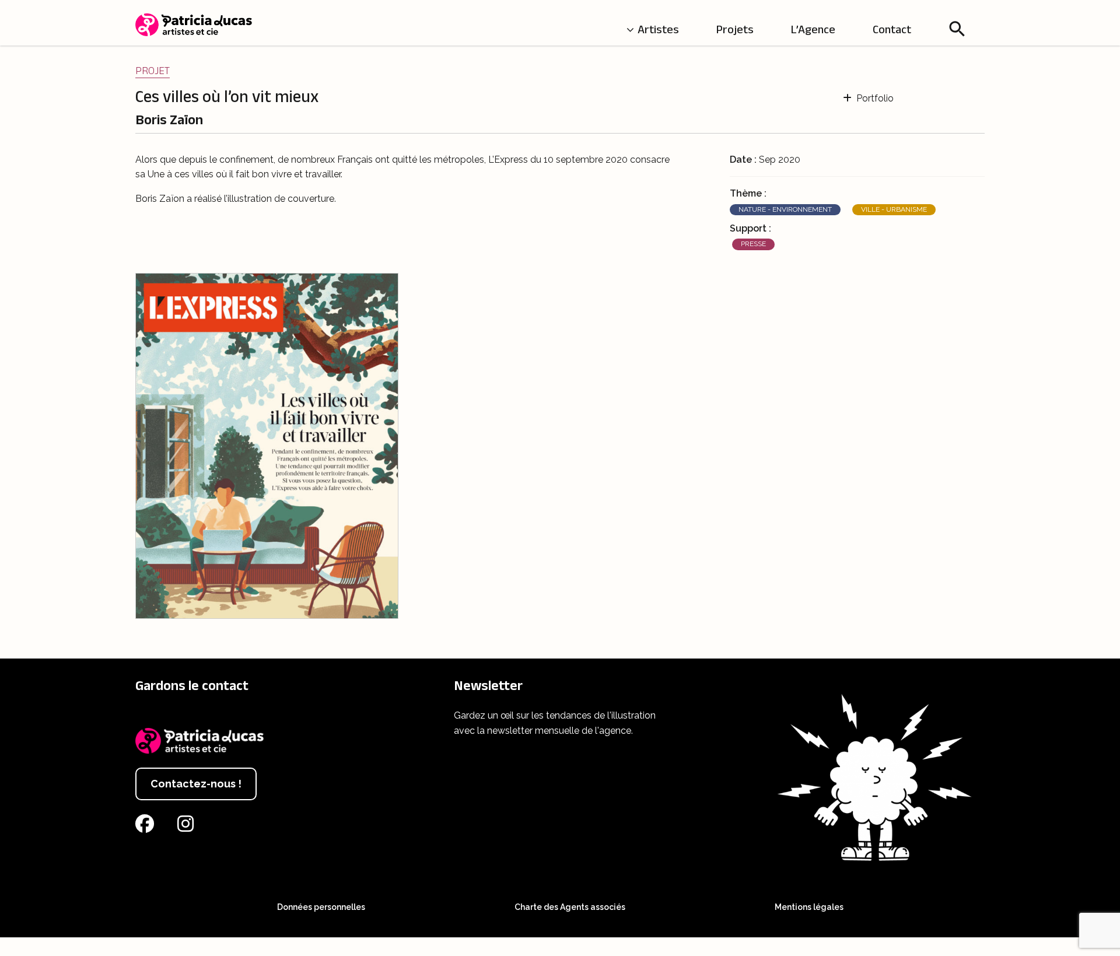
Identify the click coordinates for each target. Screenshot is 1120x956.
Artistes (658, 29)
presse (753, 244)
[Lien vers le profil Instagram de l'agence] (187, 827)
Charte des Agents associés (569, 907)
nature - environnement (785, 209)
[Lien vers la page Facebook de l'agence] (147, 827)
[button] (957, 28)
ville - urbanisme (894, 209)
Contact (892, 29)
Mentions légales (809, 907)
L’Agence (813, 29)
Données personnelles (321, 907)
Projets (735, 29)
